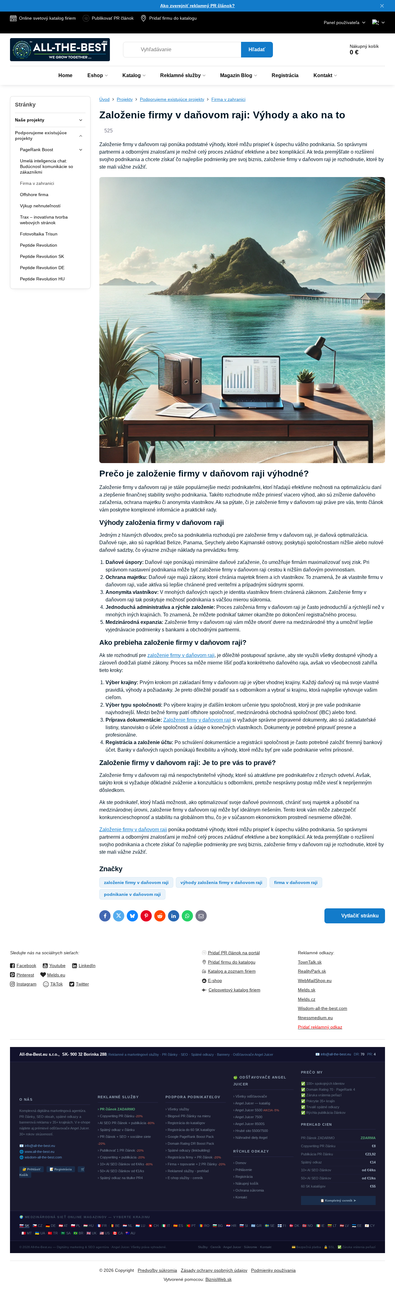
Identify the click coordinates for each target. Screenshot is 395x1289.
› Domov (239, 1163)
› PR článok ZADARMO (116, 1109)
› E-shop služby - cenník (184, 1178)
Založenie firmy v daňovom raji (197, 720)
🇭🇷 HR (231, 1225)
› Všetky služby (177, 1109)
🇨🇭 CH (153, 1225)
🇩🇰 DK (294, 1225)
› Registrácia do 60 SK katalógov (190, 1130)
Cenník (215, 1247)
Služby (203, 1247)
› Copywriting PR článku (120, 1116)
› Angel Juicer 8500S (248, 1124)
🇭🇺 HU (88, 1225)
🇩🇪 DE (51, 1225)
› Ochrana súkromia (248, 1190)
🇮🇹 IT (166, 1225)
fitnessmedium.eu (315, 1017)
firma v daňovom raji (296, 882)
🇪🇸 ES (178, 1225)
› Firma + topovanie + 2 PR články (195, 1164)
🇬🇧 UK (91, 1233)
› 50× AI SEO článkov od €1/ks (121, 1171)
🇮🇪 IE (320, 1225)
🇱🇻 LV (344, 1225)
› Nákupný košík (246, 1183)
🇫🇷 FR (102, 1225)
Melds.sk (306, 989)
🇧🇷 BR (78, 1233)
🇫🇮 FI (282, 1225)
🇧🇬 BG (218, 1225)
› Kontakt (240, 1197)
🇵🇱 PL (75, 1225)
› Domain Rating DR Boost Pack (189, 1143)
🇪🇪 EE (357, 1225)
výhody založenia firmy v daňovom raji (221, 882)
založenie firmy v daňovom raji (181, 655)
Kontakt (265, 1247)
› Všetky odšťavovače (250, 1096)
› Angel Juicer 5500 (256, 1110)
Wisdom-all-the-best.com (322, 1008)
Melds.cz (306, 999)
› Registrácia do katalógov (185, 1123)
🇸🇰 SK (24, 1225)
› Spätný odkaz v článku (116, 1130)
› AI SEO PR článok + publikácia (126, 1123)
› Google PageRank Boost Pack (189, 1136)
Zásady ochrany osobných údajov (214, 1270)
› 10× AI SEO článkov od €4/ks (125, 1164)
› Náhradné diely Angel (250, 1137)
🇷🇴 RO (204, 1225)
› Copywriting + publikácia (121, 1157)
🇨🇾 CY (370, 1225)
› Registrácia (243, 1176)
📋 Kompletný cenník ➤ (338, 1200)
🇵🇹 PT (191, 1225)
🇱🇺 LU (140, 1225)
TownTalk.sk (310, 962)
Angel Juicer (232, 1247)
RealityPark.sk (312, 971)
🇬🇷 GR (256, 1225)
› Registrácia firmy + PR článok (193, 1157)
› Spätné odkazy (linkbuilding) (187, 1150)
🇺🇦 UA (40, 1233)
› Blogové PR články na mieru (187, 1116)
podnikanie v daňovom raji (132, 894)
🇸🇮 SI (243, 1225)
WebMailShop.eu (315, 980)
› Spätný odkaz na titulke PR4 (120, 1178)
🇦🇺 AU (130, 1233)
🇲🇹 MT (27, 1233)
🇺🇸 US (105, 1233)
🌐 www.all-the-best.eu (36, 1151)
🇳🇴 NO (307, 1225)
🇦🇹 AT (63, 1225)
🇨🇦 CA (117, 1233)
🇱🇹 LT (332, 1225)
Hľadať (257, 49)
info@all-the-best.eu (336, 1054)
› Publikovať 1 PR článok (121, 1150)
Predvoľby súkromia (157, 1270)
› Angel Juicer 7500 (247, 1117)
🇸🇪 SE (269, 1225)
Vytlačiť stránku (359, 915)
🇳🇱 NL (127, 1225)
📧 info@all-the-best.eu (37, 1146)
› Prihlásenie (242, 1170)
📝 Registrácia (61, 1169)
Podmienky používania (273, 1270)
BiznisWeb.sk (218, 1279)
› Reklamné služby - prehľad (187, 1171)
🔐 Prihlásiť (31, 1169)
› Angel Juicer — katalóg (251, 1103)
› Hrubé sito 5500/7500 (250, 1131)
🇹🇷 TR (53, 1233)
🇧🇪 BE (115, 1225)
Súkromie (250, 1247)
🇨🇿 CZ (37, 1225)
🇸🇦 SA (65, 1233)
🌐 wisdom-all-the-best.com (40, 1157)
